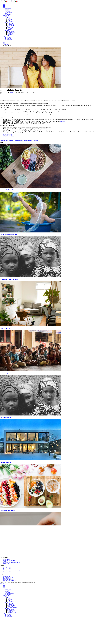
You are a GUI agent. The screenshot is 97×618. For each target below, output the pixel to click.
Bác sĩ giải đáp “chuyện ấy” (9, 29)
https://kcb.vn (62, 121)
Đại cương (9, 18)
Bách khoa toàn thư (10, 24)
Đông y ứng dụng (8, 38)
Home (4, 4)
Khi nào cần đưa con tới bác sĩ (9, 279)
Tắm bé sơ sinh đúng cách (7, 569)
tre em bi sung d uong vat (7, 135)
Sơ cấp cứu (7, 16)
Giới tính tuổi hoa (10, 27)
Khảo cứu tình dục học (11, 605)
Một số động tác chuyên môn (8, 373)
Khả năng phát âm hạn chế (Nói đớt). (9, 580)
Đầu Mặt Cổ (7, 9)
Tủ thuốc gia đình (5, 462)
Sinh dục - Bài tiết (8, 8)
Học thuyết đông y (8, 39)
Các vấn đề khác (8, 14)
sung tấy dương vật (6, 137)
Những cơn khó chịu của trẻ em (8, 579)
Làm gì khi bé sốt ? (5, 328)
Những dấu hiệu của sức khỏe (8, 234)
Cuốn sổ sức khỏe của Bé (7, 510)
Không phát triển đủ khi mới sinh (8, 567)
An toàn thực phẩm (10, 31)
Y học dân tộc (5, 36)
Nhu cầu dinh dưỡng (11, 32)
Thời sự (4, 5)
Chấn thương (9, 19)
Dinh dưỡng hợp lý (10, 33)
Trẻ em (4, 7)
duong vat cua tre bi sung (7, 134)
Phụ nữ (4, 6)
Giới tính (6, 22)
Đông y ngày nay (8, 37)
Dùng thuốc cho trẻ (5, 417)
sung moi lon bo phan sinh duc (8, 136)
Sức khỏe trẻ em (12, 92)
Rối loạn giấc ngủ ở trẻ (7, 568)
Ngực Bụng (7, 10)
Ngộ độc (8, 20)
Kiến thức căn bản (10, 23)
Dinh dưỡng (7, 30)
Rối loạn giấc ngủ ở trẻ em (7, 571)
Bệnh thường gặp (6, 15)
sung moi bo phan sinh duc (7, 138)
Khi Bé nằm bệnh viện (6, 554)
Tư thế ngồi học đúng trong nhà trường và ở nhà (11, 570)
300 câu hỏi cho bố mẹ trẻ (9, 593)
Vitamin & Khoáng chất (11, 612)
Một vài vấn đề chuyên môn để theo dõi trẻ (12, 190)
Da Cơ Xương (7, 11)
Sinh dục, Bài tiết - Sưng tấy (8, 577)
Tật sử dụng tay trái (6, 576)
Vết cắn (8, 17)
